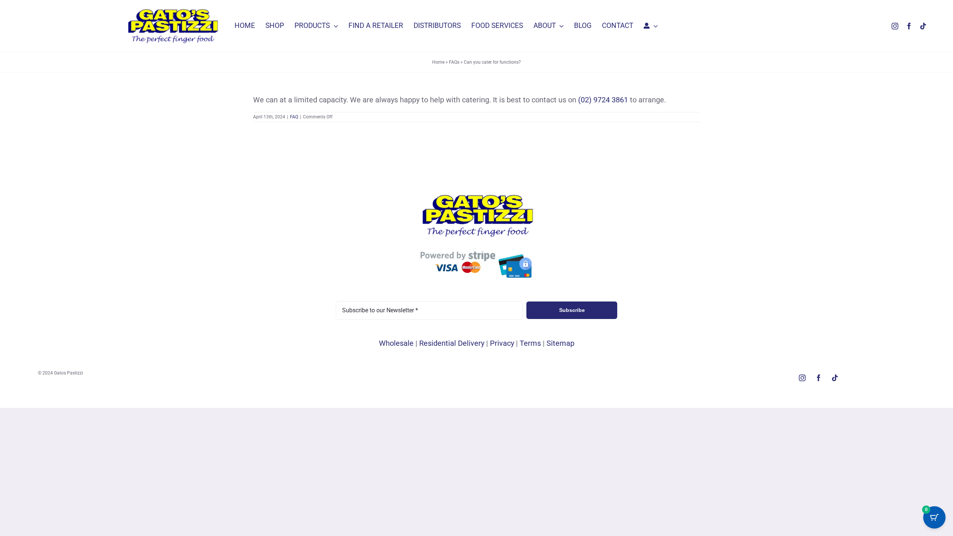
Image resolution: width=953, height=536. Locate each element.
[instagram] (895, 26)
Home (438, 62)
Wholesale (396, 343)
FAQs (454, 62)
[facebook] (909, 26)
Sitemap (560, 343)
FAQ (294, 116)
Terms (530, 343)
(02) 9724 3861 (603, 99)
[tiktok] (923, 26)
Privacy (502, 343)
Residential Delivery (451, 343)
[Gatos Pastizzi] (172, 9)
